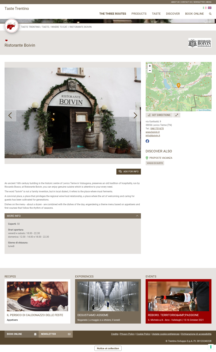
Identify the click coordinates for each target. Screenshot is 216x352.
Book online (194, 13)
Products (139, 13)
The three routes (112, 13)
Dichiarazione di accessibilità (196, 334)
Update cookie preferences (165, 334)
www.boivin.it (153, 132)
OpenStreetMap (204, 110)
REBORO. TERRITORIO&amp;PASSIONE (173, 315)
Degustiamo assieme (92, 315)
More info (14, 215)
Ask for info (131, 171)
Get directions (160, 115)
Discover (173, 13)
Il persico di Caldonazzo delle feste (35, 315)
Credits (114, 334)
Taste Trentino (30, 27)
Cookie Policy (143, 334)
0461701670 (157, 128)
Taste (156, 13)
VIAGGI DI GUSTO (155, 163)
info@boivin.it (153, 135)
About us (175, 2)
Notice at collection (108, 348)
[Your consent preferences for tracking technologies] (211, 347)
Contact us (186, 2)
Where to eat (59, 27)
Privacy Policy (127, 334)
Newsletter (199, 2)
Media (208, 2)
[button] (10, 115)
